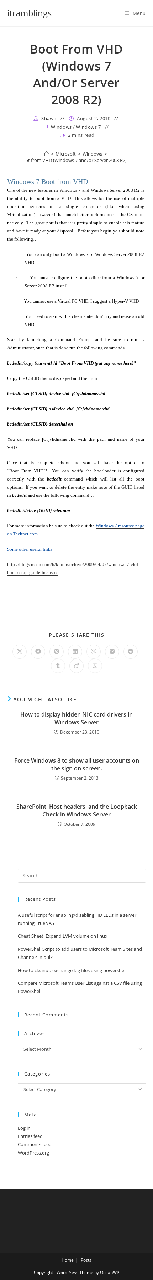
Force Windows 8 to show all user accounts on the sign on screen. (76, 764)
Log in (24, 1128)
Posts (86, 1260)
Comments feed (35, 1144)
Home (68, 1260)
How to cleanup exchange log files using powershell (72, 970)
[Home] (46, 154)
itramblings (29, 13)
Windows (61, 127)
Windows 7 (88, 127)
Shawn (49, 118)
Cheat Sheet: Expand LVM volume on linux (62, 936)
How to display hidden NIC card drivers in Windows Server (76, 718)
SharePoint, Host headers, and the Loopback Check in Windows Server (76, 810)
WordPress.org (33, 1153)
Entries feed (30, 1136)
